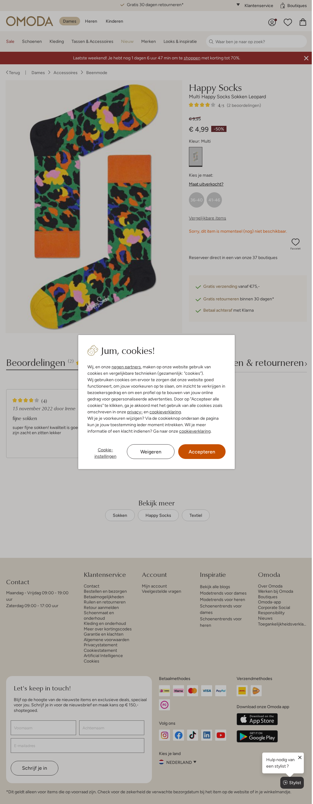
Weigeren (148, 452)
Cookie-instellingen (104, 453)
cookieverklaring (164, 411)
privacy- (134, 411)
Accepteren (199, 452)
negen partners (125, 366)
